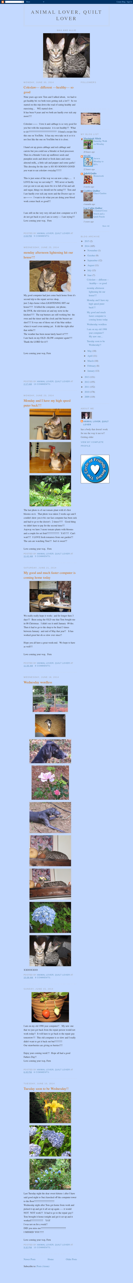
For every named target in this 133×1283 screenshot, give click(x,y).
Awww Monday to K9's (99, 161)
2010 (87, 391)
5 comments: (43, 556)
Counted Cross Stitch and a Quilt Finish (100, 213)
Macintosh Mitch (92, 138)
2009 (87, 396)
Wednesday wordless (38, 682)
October (91, 255)
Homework (99, 175)
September (92, 260)
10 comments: (42, 1247)
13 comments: (42, 384)
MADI (87, 156)
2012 (87, 381)
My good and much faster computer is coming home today (50, 575)
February (92, 365)
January (91, 370)
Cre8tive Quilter (92, 190)
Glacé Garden (100, 193)
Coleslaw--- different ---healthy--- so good (49, 89)
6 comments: (42, 1072)
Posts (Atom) (43, 1266)
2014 (87, 246)
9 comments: (42, 236)
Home (51, 1259)
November (92, 250)
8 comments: (43, 666)
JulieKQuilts (90, 173)
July (89, 270)
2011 (87, 386)
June (89, 275)
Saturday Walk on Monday (100, 142)
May (89, 350)
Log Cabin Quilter (93, 208)
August (91, 265)
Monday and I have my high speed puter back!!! (47, 402)
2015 (87, 241)
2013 (87, 377)
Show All (105, 226)
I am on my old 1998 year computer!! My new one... (97, 332)
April (90, 355)
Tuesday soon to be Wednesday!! (46, 1088)
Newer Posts (29, 1259)
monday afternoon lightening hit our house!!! (48, 254)
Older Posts (71, 1259)
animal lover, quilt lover (66, 15)
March (90, 360)
